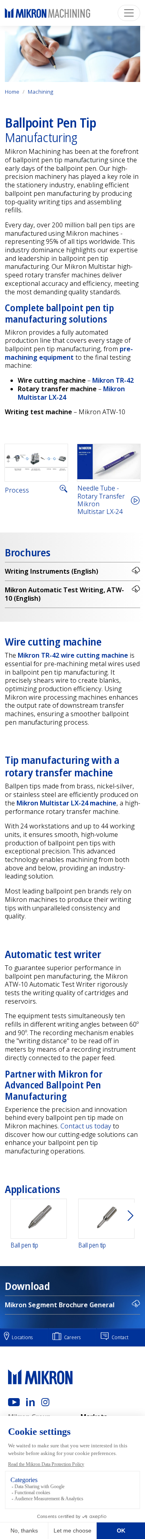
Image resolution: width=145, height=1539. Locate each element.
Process (17, 490)
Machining (40, 91)
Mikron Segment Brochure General (59, 1304)
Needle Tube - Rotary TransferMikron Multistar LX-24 (101, 500)
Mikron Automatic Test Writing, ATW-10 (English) (64, 594)
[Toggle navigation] (129, 13)
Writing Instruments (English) (51, 571)
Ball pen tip (24, 1245)
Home (12, 91)
